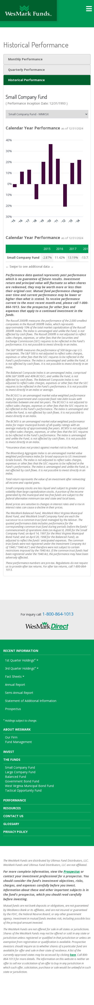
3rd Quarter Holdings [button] (20, 668)
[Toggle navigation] (89, 9)
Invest (8, 752)
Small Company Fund (20, 767)
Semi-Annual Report (19, 693)
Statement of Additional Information (30, 701)
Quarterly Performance (26, 70)
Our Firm (11, 737)
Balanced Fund (15, 777)
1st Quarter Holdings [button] (20, 660)
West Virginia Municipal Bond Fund (29, 786)
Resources (12, 808)
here (73, 955)
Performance (14, 800)
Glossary (11, 824)
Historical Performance (26, 80)
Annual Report (15, 684)
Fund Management (18, 742)
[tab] (47, 59)
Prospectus (13, 709)
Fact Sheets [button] (13, 676)
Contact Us (13, 816)
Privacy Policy (15, 832)
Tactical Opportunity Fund (23, 790)
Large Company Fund (20, 772)
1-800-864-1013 (57, 614)
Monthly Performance (25, 59)
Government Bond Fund (22, 781)
